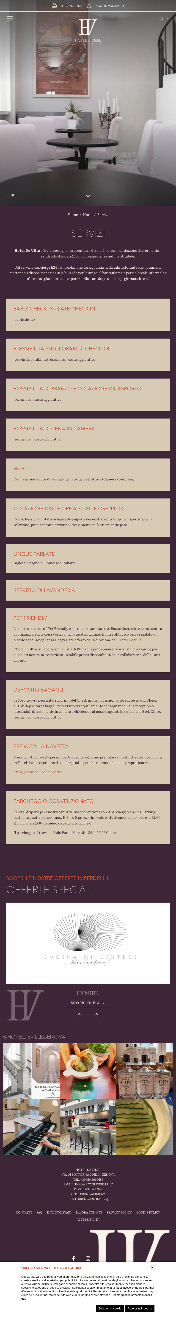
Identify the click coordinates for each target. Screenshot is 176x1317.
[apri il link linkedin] (102, 1258)
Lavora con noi (89, 1212)
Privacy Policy (119, 1212)
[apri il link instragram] (88, 1258)
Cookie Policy (148, 1212)
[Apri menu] (10, 18)
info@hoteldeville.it (94, 1184)
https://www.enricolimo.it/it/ (38, 771)
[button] (81, 1014)
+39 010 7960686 (91, 1179)
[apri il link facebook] (73, 1258)
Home (73, 214)
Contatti (24, 1212)
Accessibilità (88, 1219)
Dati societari (59, 1212)
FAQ (39, 1212)
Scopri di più (86, 1003)
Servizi (103, 214)
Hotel (87, 214)
